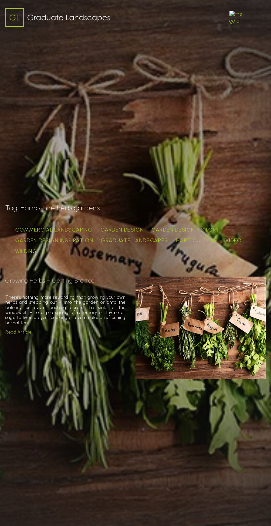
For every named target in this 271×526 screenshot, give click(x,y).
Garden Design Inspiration (54, 240)
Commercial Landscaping (54, 230)
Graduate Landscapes (134, 240)
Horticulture (197, 240)
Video (233, 240)
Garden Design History (185, 230)
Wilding (26, 251)
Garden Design (121, 230)
